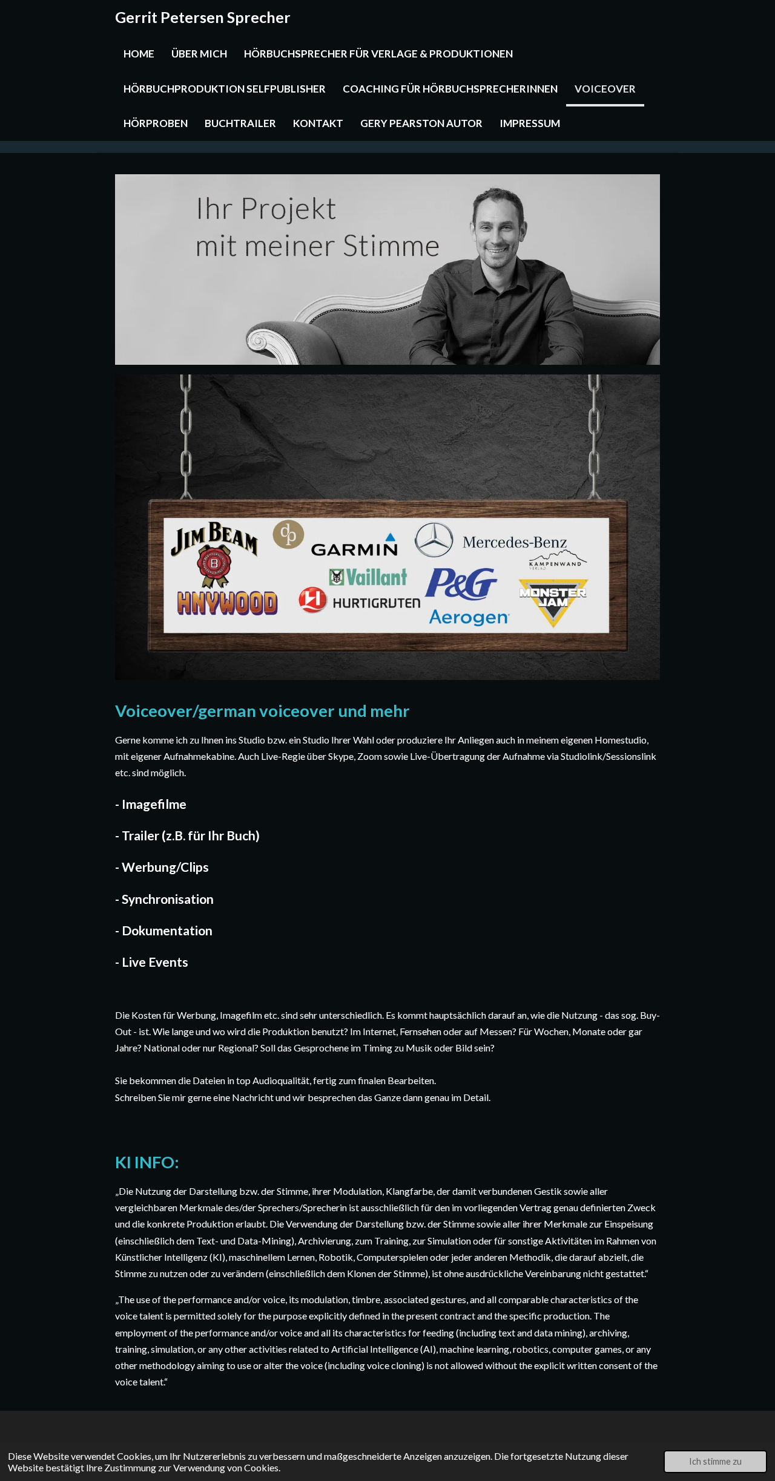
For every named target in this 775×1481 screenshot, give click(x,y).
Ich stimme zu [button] (715, 1461)
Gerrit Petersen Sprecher (203, 17)
